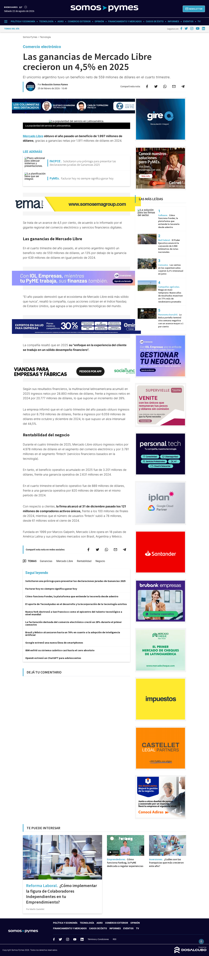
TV (199, 21)
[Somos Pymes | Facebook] (181, 28)
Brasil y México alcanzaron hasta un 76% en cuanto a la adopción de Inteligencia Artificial (72, 634)
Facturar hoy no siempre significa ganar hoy (51, 588)
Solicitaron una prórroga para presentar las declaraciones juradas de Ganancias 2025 (75, 581)
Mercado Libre (33, 136)
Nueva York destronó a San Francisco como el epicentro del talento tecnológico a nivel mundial (73, 613)
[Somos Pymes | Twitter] (186, 28)
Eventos (188, 21)
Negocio (100, 561)
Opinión (99, 21)
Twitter (60, 939)
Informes (173, 21)
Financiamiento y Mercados (125, 21)
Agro (60, 21)
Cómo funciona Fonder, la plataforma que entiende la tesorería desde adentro (71, 596)
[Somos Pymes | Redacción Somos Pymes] (30, 89)
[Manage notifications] (201, 941)
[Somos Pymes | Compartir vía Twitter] (156, 86)
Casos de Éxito (155, 21)
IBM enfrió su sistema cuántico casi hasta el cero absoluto (60, 650)
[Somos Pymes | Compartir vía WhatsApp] (165, 86)
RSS (114, 939)
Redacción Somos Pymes (55, 84)
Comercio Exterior (79, 21)
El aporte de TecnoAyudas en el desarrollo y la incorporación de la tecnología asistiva (76, 604)
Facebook (54, 939)
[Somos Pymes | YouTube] (198, 28)
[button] (194, 9)
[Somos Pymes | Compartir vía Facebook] (147, 86)
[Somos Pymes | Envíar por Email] (174, 86)
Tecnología (46, 21)
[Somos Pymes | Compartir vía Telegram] (183, 86)
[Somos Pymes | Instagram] (191, 28)
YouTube (74, 939)
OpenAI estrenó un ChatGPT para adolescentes (53, 658)
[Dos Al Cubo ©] (190, 952)
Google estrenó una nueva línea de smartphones (54, 642)
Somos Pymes (30, 37)
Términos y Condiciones (98, 939)
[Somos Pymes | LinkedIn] (203, 28)
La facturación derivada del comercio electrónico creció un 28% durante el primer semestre (73, 623)
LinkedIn (81, 939)
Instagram (67, 939)
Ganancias (46, 561)
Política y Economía (23, 21)
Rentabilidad (84, 561)
